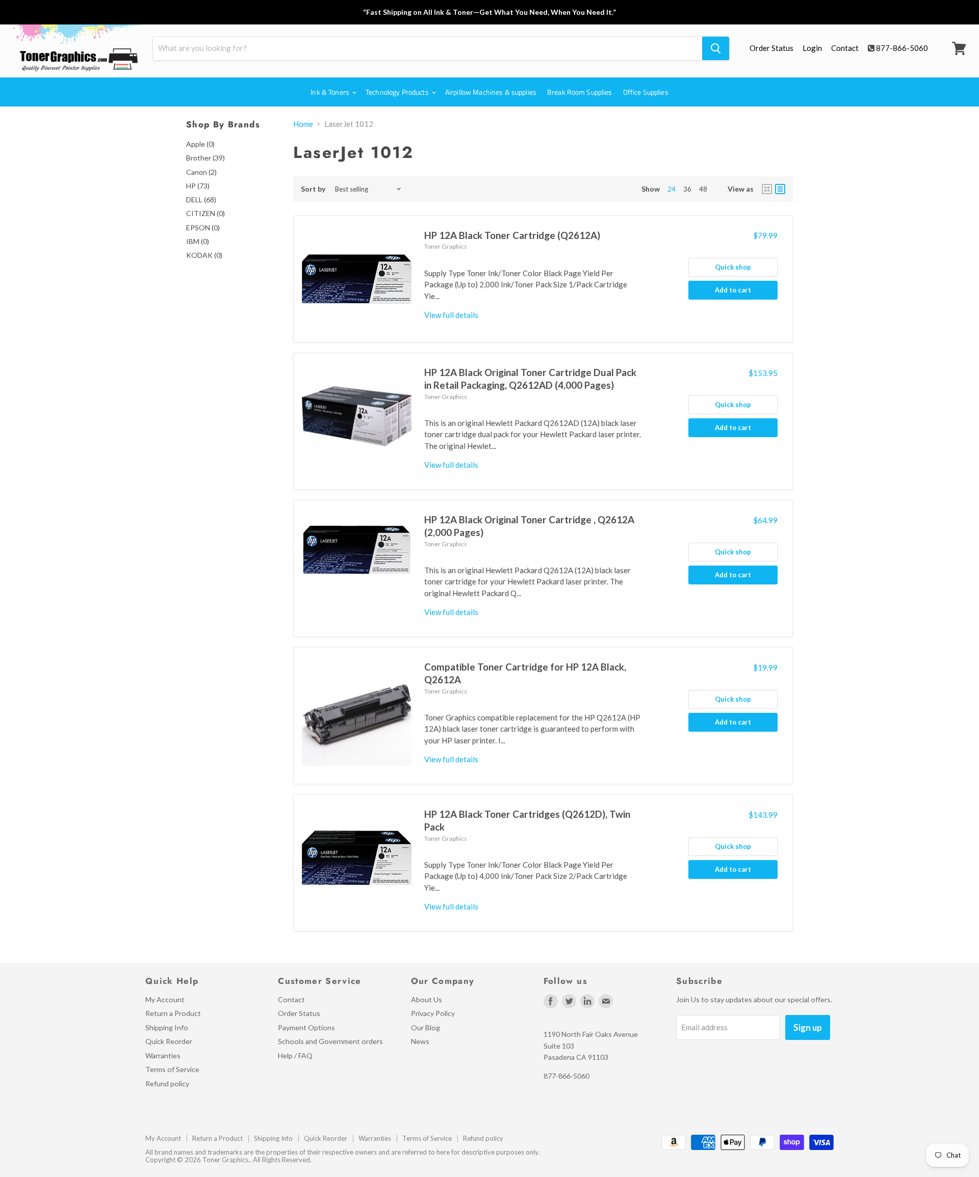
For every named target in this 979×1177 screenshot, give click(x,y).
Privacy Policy (433, 1013)
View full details (451, 314)
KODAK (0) (204, 255)
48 (703, 189)
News (420, 1041)
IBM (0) (197, 241)
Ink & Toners (331, 92)
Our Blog (425, 1027)
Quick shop (733, 267)
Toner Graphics (445, 246)
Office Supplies (645, 92)
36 (687, 189)
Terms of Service (172, 1069)
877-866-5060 (902, 47)
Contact (845, 47)
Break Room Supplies (579, 92)
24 (671, 189)
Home (303, 124)
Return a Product (173, 1013)
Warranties (163, 1055)
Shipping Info (166, 1027)
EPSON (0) (203, 227)
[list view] (780, 189)
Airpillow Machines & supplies (490, 92)
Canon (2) (201, 172)
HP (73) (198, 185)
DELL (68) (201, 199)
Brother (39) (205, 157)
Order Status (771, 47)
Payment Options (306, 1027)
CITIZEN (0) (205, 213)
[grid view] (767, 189)
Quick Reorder (168, 1041)
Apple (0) (200, 144)
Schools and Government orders (330, 1041)
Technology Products (398, 92)
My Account (165, 999)
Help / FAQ (295, 1055)
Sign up (807, 1027)
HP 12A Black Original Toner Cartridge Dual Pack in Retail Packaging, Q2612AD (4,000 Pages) (530, 378)
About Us (426, 999)
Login (812, 47)
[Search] (715, 48)
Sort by (313, 189)
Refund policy (167, 1083)
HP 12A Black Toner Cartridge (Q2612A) (512, 235)
